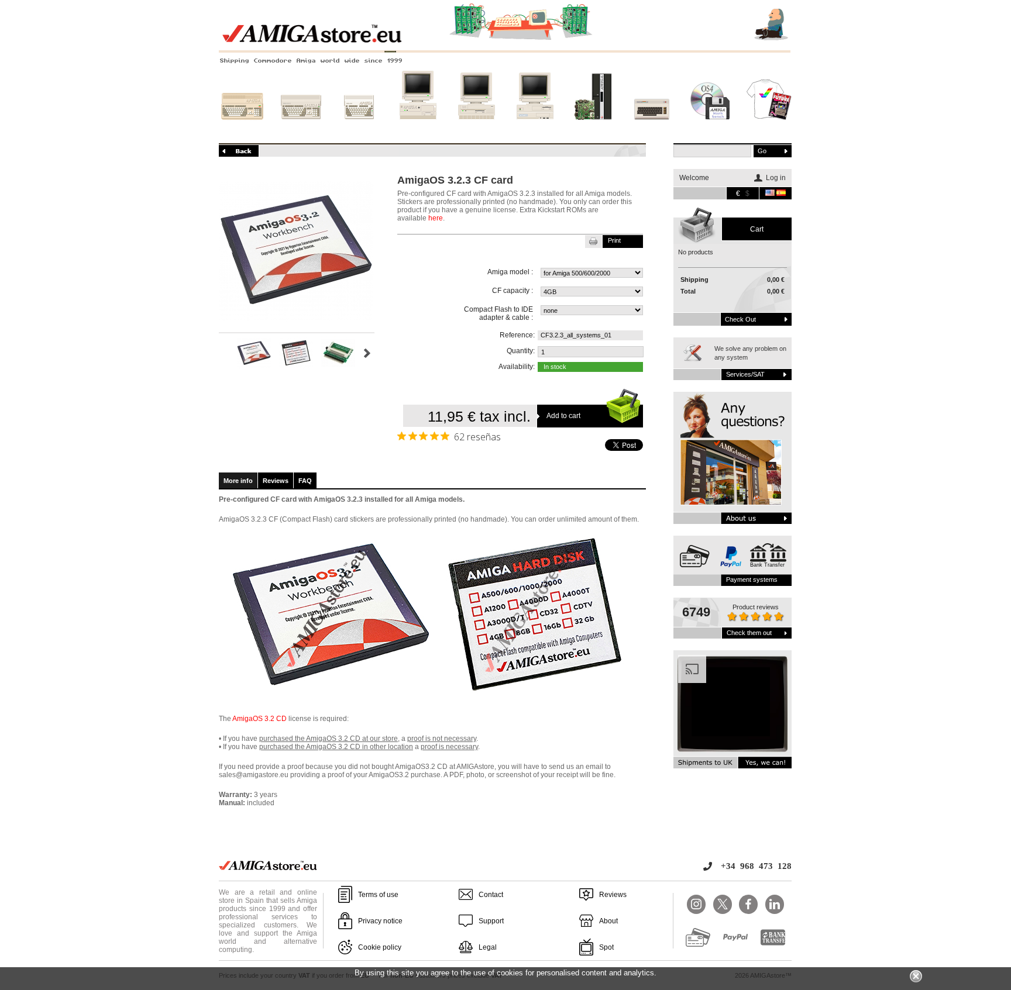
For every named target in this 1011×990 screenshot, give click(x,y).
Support (491, 921)
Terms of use (378, 895)
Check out (740, 319)
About (608, 921)
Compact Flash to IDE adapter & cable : (498, 313)
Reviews (275, 480)
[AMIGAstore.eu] (505, 40)
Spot (606, 947)
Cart (757, 229)
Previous (224, 353)
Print (614, 240)
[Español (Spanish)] (781, 193)
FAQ (305, 480)
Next (367, 353)
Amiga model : (510, 272)
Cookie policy (379, 947)
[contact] (732, 458)
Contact (491, 895)
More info (238, 480)
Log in (776, 178)
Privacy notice (380, 921)
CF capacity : (512, 291)
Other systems (652, 130)
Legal (488, 947)
